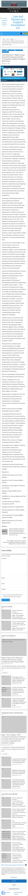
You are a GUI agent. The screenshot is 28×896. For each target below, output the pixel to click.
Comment (4, 558)
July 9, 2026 (16, 706)
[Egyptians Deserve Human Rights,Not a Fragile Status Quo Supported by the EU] (6, 773)
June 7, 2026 (16, 788)
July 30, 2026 (16, 683)
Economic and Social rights (17, 844)
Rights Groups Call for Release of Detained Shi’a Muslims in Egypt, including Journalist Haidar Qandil (12, 660)
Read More (5, 672)
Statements (14, 612)
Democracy (19, 842)
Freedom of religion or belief (18, 623)
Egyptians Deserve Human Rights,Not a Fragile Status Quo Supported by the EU (18, 771)
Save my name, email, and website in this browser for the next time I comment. (12, 595)
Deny (14, 885)
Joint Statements (19, 50)
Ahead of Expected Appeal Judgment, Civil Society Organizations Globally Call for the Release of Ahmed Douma (19, 702)
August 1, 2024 (6, 63)
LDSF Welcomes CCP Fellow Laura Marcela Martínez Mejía (19, 824)
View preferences (14, 889)
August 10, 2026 (6, 663)
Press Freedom (22, 834)
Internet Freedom (15, 624)
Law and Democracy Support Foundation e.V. (18, 22)
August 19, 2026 (6, 744)
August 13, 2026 (17, 827)
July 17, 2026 (16, 695)
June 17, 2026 (16, 764)
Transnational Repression (17, 613)
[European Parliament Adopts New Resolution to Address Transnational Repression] (6, 761)
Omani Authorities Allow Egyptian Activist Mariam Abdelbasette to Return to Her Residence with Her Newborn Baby (18, 783)
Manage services (13, 877)
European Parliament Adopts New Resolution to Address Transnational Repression (19, 760)
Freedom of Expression (21, 621)
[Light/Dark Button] (20, 33)
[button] (26, 865)
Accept (14, 881)
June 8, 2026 (16, 775)
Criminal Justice (11, 50)
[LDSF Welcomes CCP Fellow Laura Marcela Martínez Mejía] (6, 824)
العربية (26, 33)
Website (3, 589)
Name (3, 578)
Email (3, 583)
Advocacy (4, 50)
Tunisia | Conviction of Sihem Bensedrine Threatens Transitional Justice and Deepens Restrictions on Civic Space (19, 691)
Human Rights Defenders (17, 857)
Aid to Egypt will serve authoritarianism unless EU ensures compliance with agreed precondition (18, 850)
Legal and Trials (5, 51)
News (13, 820)
